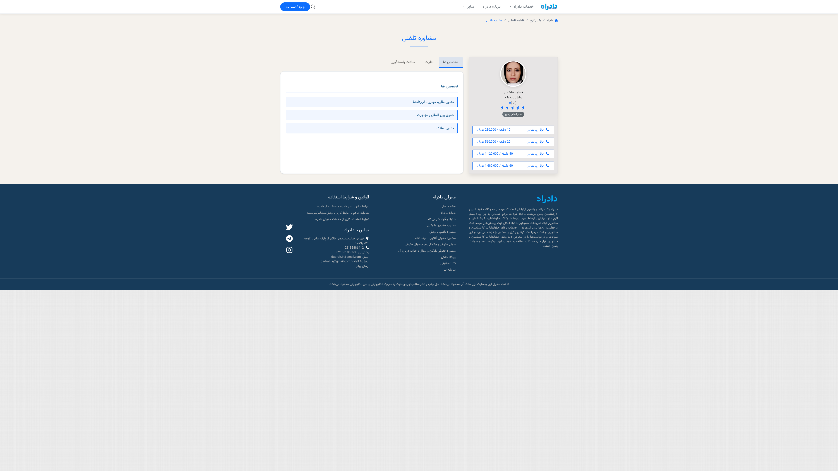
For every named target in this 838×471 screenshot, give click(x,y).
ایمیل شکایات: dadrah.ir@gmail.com (345, 261)
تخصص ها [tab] (450, 62)
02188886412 (354, 247)
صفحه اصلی (448, 206)
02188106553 (346, 252)
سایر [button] (470, 7)
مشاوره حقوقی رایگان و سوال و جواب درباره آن (427, 250)
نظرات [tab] (429, 62)
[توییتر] (289, 228)
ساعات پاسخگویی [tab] (403, 62)
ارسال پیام (362, 266)
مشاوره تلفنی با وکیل (442, 231)
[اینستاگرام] (289, 250)
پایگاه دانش (448, 257)
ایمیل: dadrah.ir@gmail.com (350, 256)
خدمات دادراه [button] (523, 7)
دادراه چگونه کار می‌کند (441, 219)
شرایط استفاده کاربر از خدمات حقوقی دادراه (342, 219)
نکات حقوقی (448, 263)
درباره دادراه (492, 7)
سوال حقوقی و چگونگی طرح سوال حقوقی (430, 244)
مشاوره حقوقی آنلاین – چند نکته (435, 238)
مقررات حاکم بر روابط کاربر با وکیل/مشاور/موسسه (338, 212)
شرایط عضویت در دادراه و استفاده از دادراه (343, 206)
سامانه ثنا (450, 269)
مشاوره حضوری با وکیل (441, 225)
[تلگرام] (289, 239)
